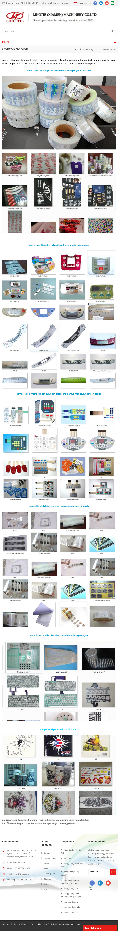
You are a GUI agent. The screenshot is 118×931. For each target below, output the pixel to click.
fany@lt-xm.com (21, 874)
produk (47, 863)
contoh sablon (109, 49)
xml (45, 889)
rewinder (67, 858)
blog (45, 884)
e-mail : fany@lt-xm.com (57, 3)
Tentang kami (91, 49)
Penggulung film (70, 888)
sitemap (47, 879)
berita (46, 868)
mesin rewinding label (72, 907)
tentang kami (50, 858)
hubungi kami (50, 874)
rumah (78, 49)
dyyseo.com (75, 924)
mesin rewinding (70, 902)
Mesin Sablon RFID (71, 912)
